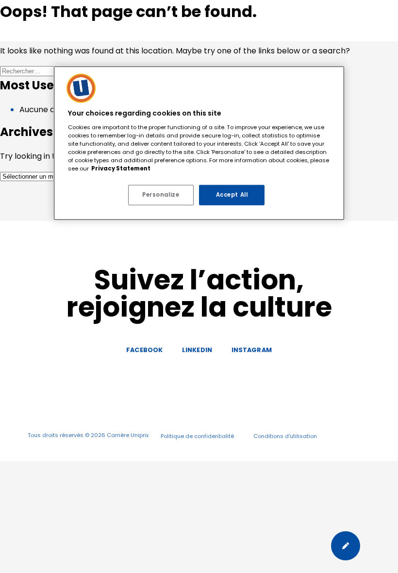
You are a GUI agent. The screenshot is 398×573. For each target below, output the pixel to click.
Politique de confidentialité (197, 436)
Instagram (252, 350)
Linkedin (197, 350)
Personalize (160, 195)
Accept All (232, 195)
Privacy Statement (120, 168)
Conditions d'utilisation (285, 436)
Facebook (144, 350)
